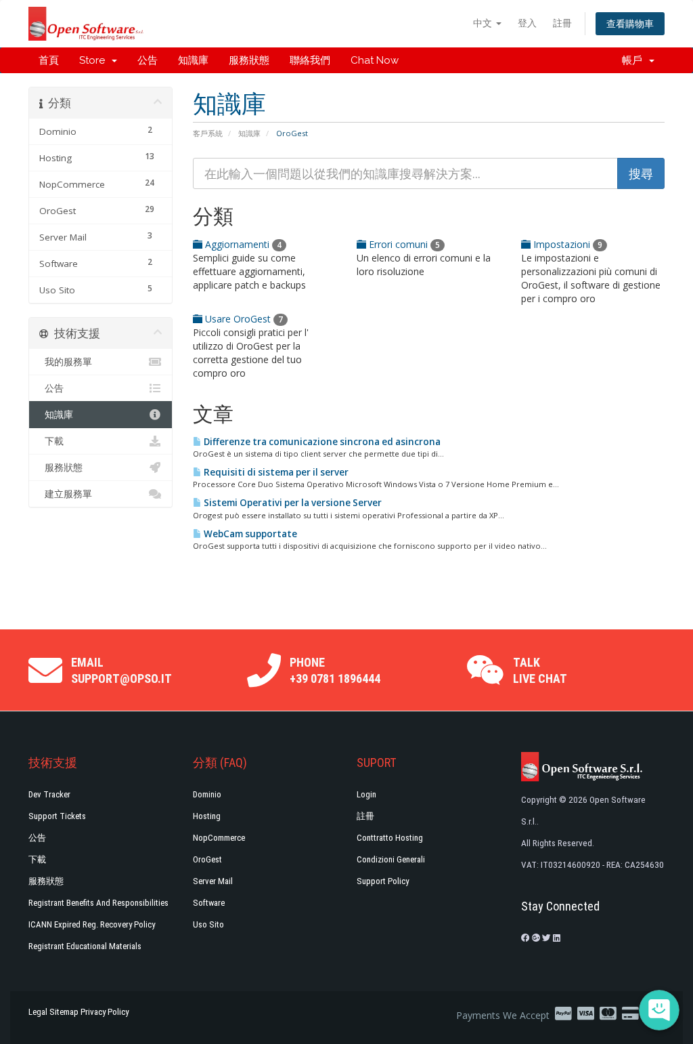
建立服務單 (65, 494)
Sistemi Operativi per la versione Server (292, 503)
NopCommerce (219, 838)
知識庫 (193, 60)
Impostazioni (566, 244)
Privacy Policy (105, 1012)
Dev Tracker (49, 794)
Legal (37, 1012)
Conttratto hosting (390, 838)
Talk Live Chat (540, 670)
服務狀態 (249, 60)
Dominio (207, 794)
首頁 (49, 60)
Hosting (207, 816)
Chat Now (375, 60)
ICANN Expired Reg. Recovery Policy (91, 924)
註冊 (562, 22)
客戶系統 (208, 133)
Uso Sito (208, 924)
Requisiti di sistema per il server (275, 472)
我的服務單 (65, 362)
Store (94, 60)
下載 (51, 441)
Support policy (383, 881)
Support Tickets (57, 816)
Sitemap (64, 1012)
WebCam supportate (249, 534)
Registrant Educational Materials (84, 946)
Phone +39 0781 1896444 (335, 670)
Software (209, 903)
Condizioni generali (391, 859)
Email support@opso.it (121, 670)
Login (366, 794)
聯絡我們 (310, 60)
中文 (484, 22)
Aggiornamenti (242, 244)
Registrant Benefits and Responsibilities (98, 903)
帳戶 (635, 60)
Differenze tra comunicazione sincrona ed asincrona (321, 442)
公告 (147, 60)
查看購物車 (630, 23)
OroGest (207, 859)
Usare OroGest (242, 318)
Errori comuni (403, 244)
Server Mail (213, 881)
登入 (527, 22)
